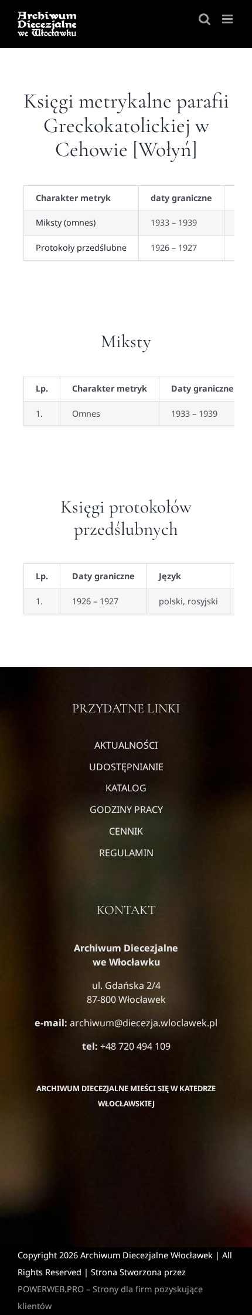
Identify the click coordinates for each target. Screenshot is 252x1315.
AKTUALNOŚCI (126, 745)
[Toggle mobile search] (204, 19)
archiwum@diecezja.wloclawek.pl (143, 1022)
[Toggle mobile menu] (228, 19)
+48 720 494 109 (134, 1046)
